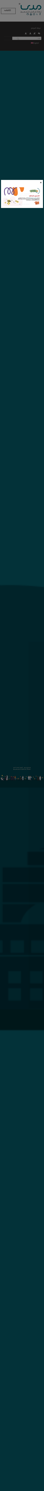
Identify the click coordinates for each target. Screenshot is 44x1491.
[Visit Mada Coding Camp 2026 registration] (22, 197)
